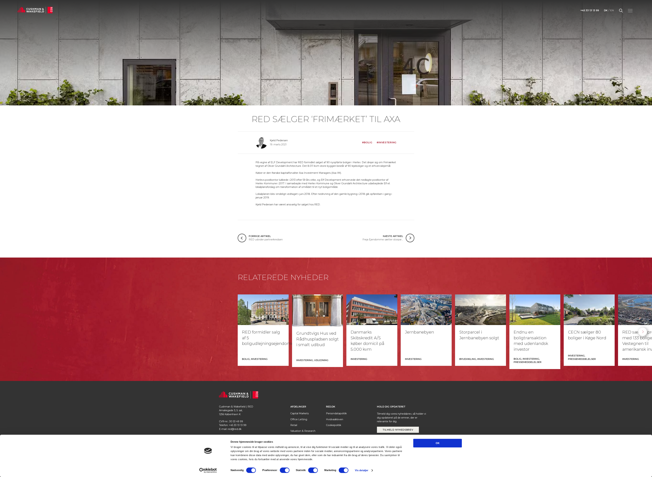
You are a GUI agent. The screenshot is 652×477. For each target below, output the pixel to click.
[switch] (284, 470)
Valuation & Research (302, 430)
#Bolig (367, 142)
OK (438, 443)
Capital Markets (299, 413)
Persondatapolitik (336, 413)
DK (606, 10)
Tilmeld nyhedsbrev (398, 429)
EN (612, 10)
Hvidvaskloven (334, 419)
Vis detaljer (361, 470)
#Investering (386, 142)
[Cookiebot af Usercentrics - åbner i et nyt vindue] (208, 470)
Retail (293, 425)
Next (642, 332)
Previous (9, 332)
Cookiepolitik (333, 425)
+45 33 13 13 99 (590, 10)
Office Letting (298, 419)
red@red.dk (234, 429)
